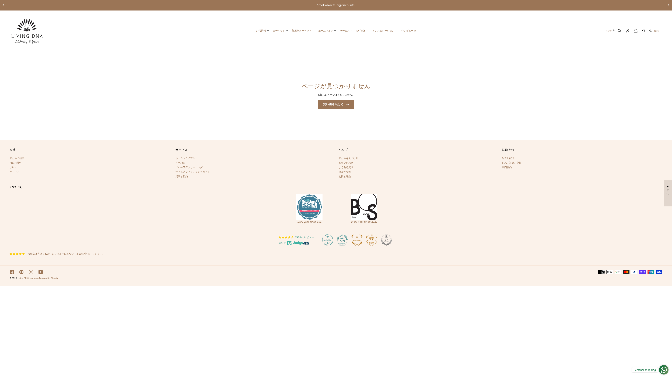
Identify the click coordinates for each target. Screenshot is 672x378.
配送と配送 (508, 158)
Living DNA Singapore (28, 278)
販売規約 (507, 167)
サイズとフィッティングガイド (193, 172)
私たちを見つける (348, 158)
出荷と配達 (345, 172)
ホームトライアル (185, 158)
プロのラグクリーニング (189, 167)
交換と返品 (345, 176)
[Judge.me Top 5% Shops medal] (386, 240)
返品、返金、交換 (512, 162)
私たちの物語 (17, 158)
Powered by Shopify (48, 278)
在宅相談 (180, 162)
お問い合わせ (346, 162)
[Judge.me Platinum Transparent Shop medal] (327, 240)
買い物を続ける (333, 104)
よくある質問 (346, 167)
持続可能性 (16, 162)
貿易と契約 (182, 176)
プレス (13, 167)
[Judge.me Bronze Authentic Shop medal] (357, 240)
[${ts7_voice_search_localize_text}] (614, 30)
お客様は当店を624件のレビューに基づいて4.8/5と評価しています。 (66, 253)
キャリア (14, 172)
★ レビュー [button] (668, 193)
